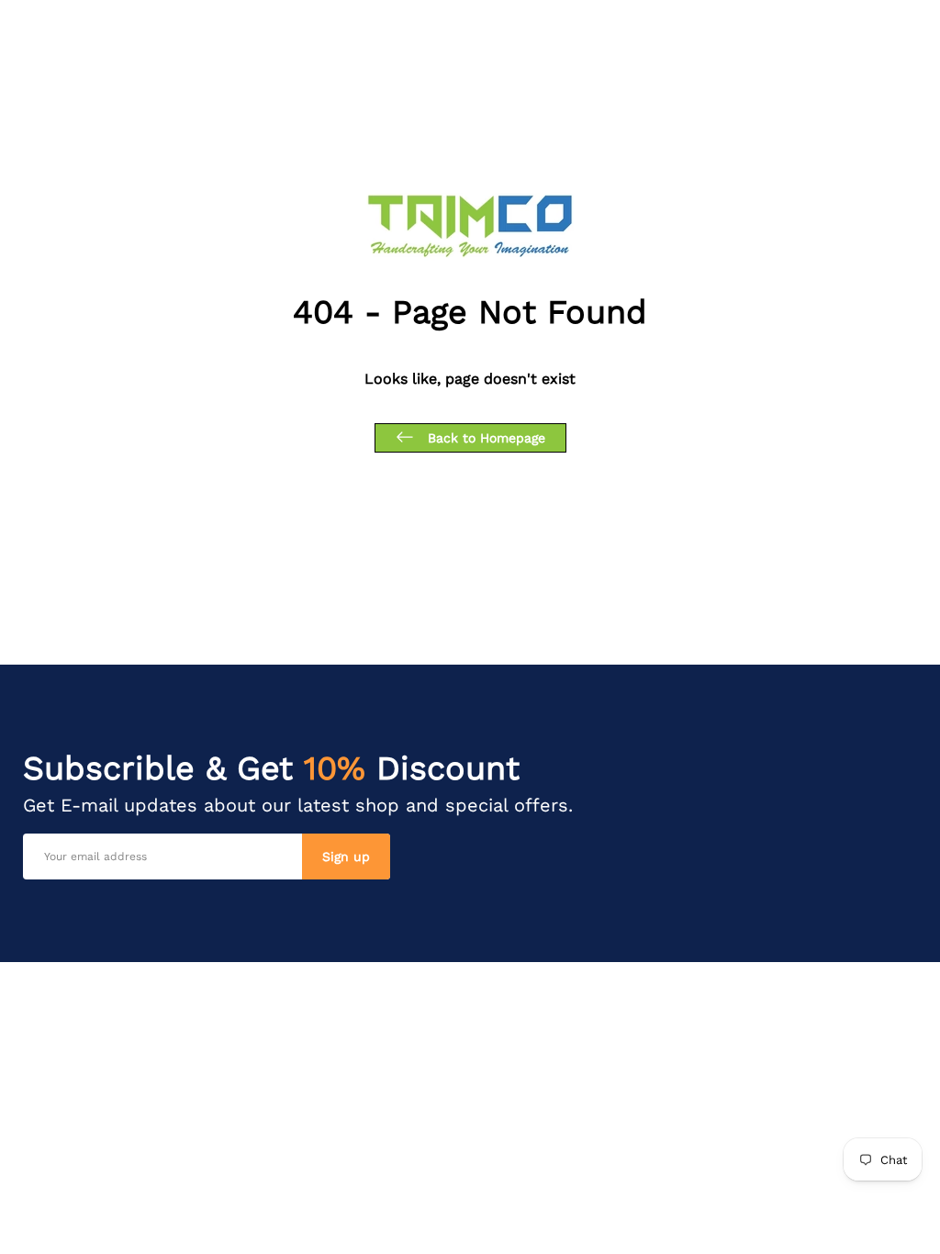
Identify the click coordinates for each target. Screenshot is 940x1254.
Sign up (346, 856)
